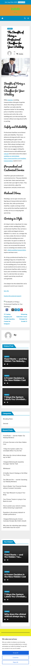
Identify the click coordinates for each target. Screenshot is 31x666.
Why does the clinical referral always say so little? (15, 616)
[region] (15, 651)
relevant (6, 153)
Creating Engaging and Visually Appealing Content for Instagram (9, 319)
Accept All (15, 652)
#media (21, 54)
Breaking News (8, 419)
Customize (15, 657)
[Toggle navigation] (28, 18)
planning (10, 100)
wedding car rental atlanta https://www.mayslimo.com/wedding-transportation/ (15, 158)
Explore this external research (12, 296)
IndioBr (15, 8)
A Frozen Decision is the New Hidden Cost (15, 379)
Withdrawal (6, 468)
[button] (25, 18)
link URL (6, 291)
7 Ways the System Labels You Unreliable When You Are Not (15, 399)
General (10, 28)
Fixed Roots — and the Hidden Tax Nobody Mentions (15, 361)
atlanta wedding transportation (16, 250)
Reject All (15, 662)
